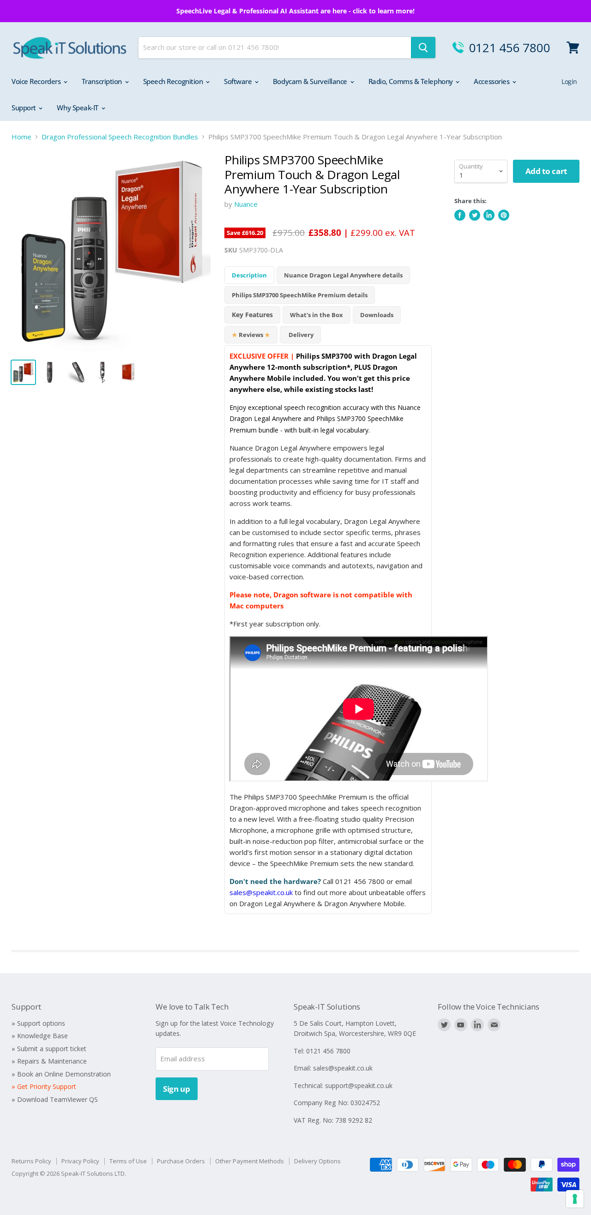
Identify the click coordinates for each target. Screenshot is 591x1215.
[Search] (423, 47)
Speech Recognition (174, 81)
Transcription (103, 81)
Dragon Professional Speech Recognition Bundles (120, 137)
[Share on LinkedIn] (489, 215)
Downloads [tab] (376, 315)
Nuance (246, 204)
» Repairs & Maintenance (49, 1061)
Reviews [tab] (251, 335)
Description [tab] (249, 275)
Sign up (176, 1088)
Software (238, 81)
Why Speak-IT (78, 107)
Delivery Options (317, 1161)
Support (24, 107)
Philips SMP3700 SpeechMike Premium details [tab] (300, 295)
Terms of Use (128, 1161)
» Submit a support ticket (49, 1048)
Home (21, 137)
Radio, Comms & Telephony (411, 81)
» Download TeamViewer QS (55, 1099)
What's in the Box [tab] (316, 315)
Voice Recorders (37, 81)
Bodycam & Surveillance (311, 81)
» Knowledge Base (40, 1035)
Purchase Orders (181, 1161)
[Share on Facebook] (459, 215)
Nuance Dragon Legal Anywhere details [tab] (343, 275)
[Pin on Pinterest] (503, 215)
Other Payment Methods (249, 1161)
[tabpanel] (328, 629)
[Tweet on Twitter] (474, 215)
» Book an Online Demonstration (61, 1074)
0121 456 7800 (509, 47)
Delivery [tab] (300, 335)
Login (569, 81)
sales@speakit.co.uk (261, 892)
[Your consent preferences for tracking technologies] (575, 1199)
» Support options (38, 1023)
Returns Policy (31, 1161)
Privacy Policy (80, 1161)
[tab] (252, 315)
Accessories (492, 81)
